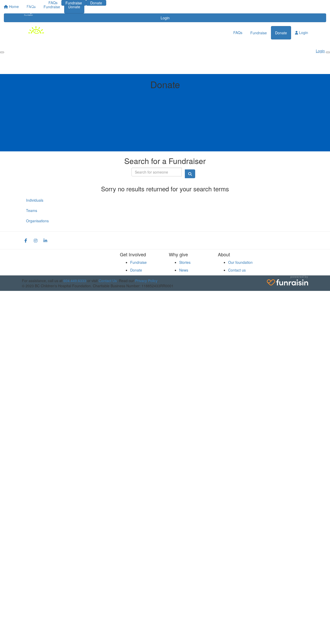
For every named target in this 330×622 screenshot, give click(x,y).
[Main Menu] (2, 52)
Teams (31, 210)
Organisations (37, 220)
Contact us (237, 270)
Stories (185, 262)
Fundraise (73, 2)
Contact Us (108, 280)
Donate (96, 2)
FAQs (52, 2)
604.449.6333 (74, 280)
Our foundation (240, 262)
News (183, 270)
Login (118, 2)
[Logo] (31, 9)
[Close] (328, 52)
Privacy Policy (146, 280)
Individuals (34, 200)
